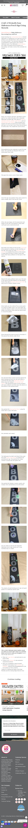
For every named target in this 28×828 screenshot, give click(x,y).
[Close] (27, 791)
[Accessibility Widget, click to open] (2, 826)
